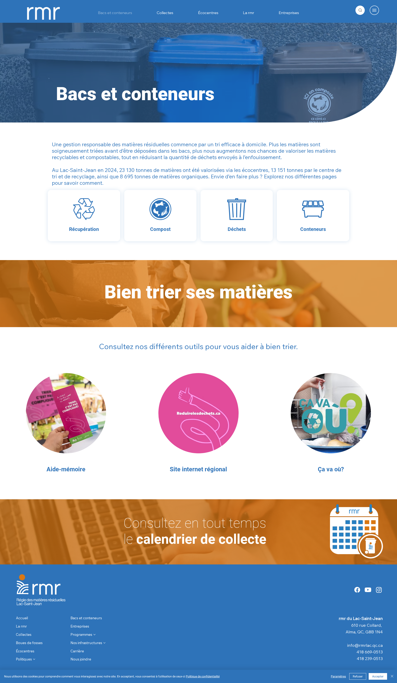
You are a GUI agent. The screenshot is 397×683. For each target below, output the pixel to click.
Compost (160, 229)
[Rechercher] (360, 10)
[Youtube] (368, 590)
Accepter (378, 676)
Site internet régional (198, 469)
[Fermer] (392, 676)
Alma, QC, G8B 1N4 (364, 631)
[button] (374, 10)
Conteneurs (313, 229)
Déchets (237, 229)
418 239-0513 (370, 658)
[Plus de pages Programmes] (94, 635)
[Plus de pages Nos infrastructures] (104, 643)
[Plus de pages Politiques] (34, 659)
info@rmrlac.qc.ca (365, 645)
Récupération (84, 229)
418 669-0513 (369, 651)
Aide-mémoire (66, 469)
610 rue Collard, (367, 625)
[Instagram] (379, 590)
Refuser (358, 676)
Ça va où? (331, 469)
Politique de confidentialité (203, 676)
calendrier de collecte (194, 531)
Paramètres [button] (338, 676)
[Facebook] (357, 590)
